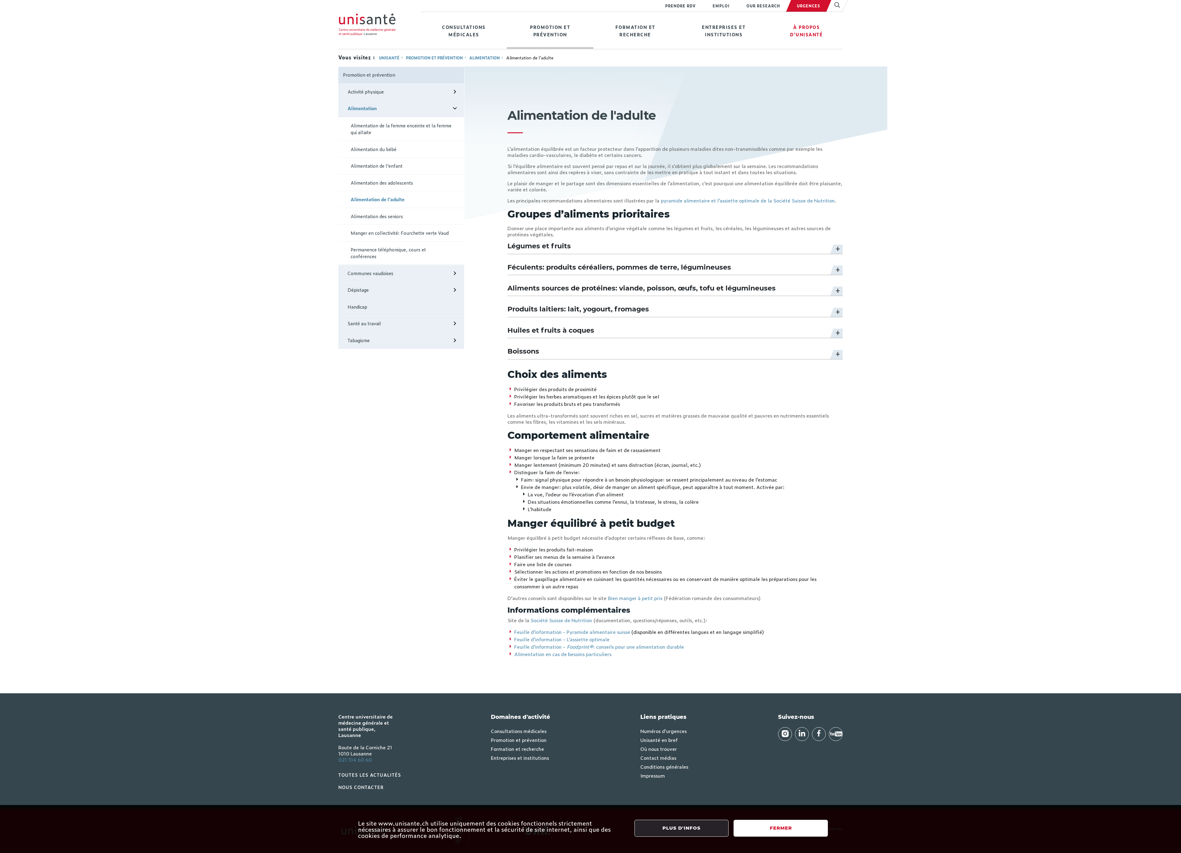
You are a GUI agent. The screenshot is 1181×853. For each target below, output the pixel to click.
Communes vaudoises (370, 273)
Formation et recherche (635, 31)
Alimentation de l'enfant (377, 165)
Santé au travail (364, 323)
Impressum (652, 775)
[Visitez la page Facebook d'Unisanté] (819, 734)
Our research (763, 6)
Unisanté (389, 58)
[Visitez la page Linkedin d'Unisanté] (802, 734)
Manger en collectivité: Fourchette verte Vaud (400, 232)
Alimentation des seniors (377, 216)
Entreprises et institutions (724, 31)
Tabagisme (359, 340)
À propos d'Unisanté (806, 31)
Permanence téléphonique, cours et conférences (388, 253)
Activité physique (366, 91)
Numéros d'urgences (663, 731)
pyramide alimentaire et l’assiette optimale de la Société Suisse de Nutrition (748, 200)
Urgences (808, 6)
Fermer (781, 828)
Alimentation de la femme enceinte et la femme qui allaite (401, 129)
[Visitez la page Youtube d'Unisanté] (836, 734)
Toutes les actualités (369, 774)
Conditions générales (664, 766)
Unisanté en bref (659, 739)
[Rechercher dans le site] (834, 6)
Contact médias (658, 757)
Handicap (357, 306)
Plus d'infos (681, 828)
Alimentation (484, 58)
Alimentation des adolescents (382, 182)
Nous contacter (361, 787)
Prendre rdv (680, 6)
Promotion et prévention (550, 31)
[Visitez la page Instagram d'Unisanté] (785, 734)
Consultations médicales (464, 31)
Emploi (721, 6)
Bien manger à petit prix (635, 598)
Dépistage (358, 289)
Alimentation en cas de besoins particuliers (562, 654)
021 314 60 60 (355, 759)
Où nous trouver (658, 748)
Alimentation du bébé (373, 149)
